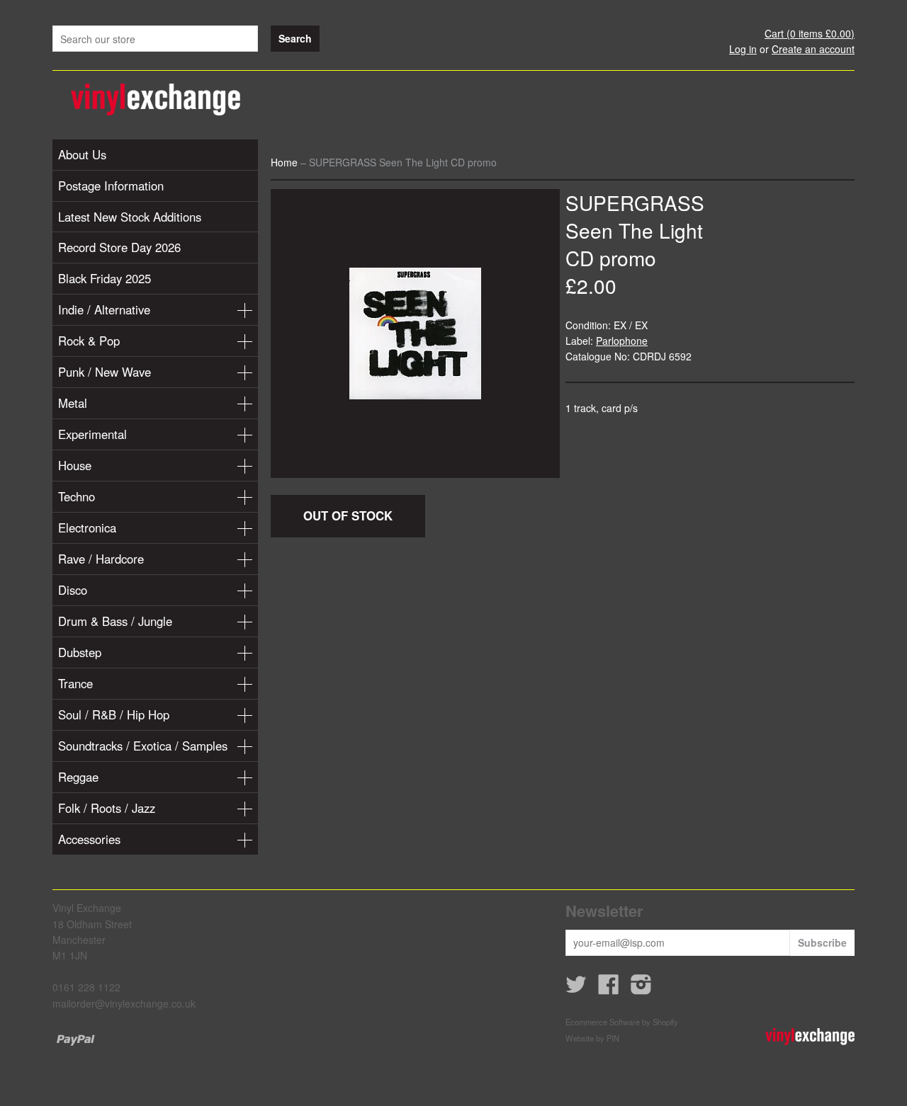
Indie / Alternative (104, 309)
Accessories (89, 839)
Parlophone (622, 340)
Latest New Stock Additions (129, 216)
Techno (76, 496)
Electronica (87, 527)
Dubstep (79, 652)
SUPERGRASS (634, 202)
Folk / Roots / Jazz (106, 807)
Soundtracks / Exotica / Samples (142, 745)
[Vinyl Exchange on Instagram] (641, 988)
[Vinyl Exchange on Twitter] (576, 988)
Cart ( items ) (810, 33)
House (74, 465)
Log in (743, 49)
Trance (75, 683)
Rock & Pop (89, 340)
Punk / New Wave (104, 371)
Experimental (92, 434)
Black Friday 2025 (104, 278)
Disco (72, 589)
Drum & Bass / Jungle (115, 620)
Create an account (813, 49)
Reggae (78, 776)
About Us (82, 154)
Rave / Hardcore (101, 558)
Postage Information (111, 185)
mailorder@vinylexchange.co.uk (124, 1003)
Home (284, 162)
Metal (72, 402)
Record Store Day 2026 (119, 247)
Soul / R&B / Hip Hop (113, 714)
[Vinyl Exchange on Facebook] (608, 988)
